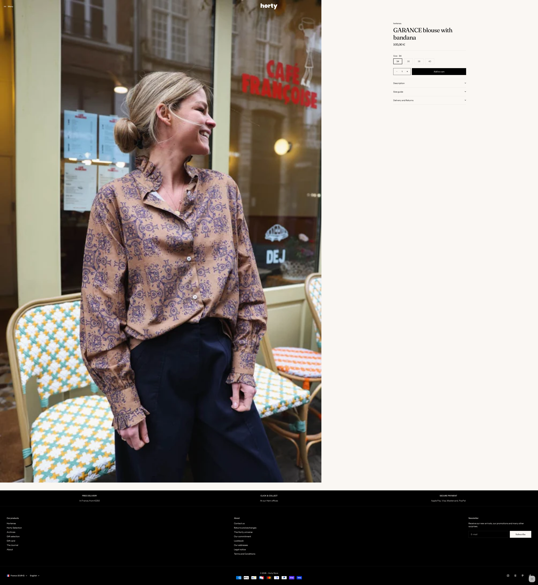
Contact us (239, 523)
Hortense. (11, 523)
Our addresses (241, 545)
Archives (11, 532)
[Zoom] (314, 476)
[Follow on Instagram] (508, 575)
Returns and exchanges (245, 527)
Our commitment (242, 536)
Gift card (11, 540)
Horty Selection (14, 527)
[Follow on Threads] (515, 575)
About (10, 549)
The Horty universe (243, 532)
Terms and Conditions (244, 553)
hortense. (397, 23)
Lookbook (239, 540)
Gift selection (13, 536)
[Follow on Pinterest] (522, 575)
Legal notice (240, 549)
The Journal (12, 545)
